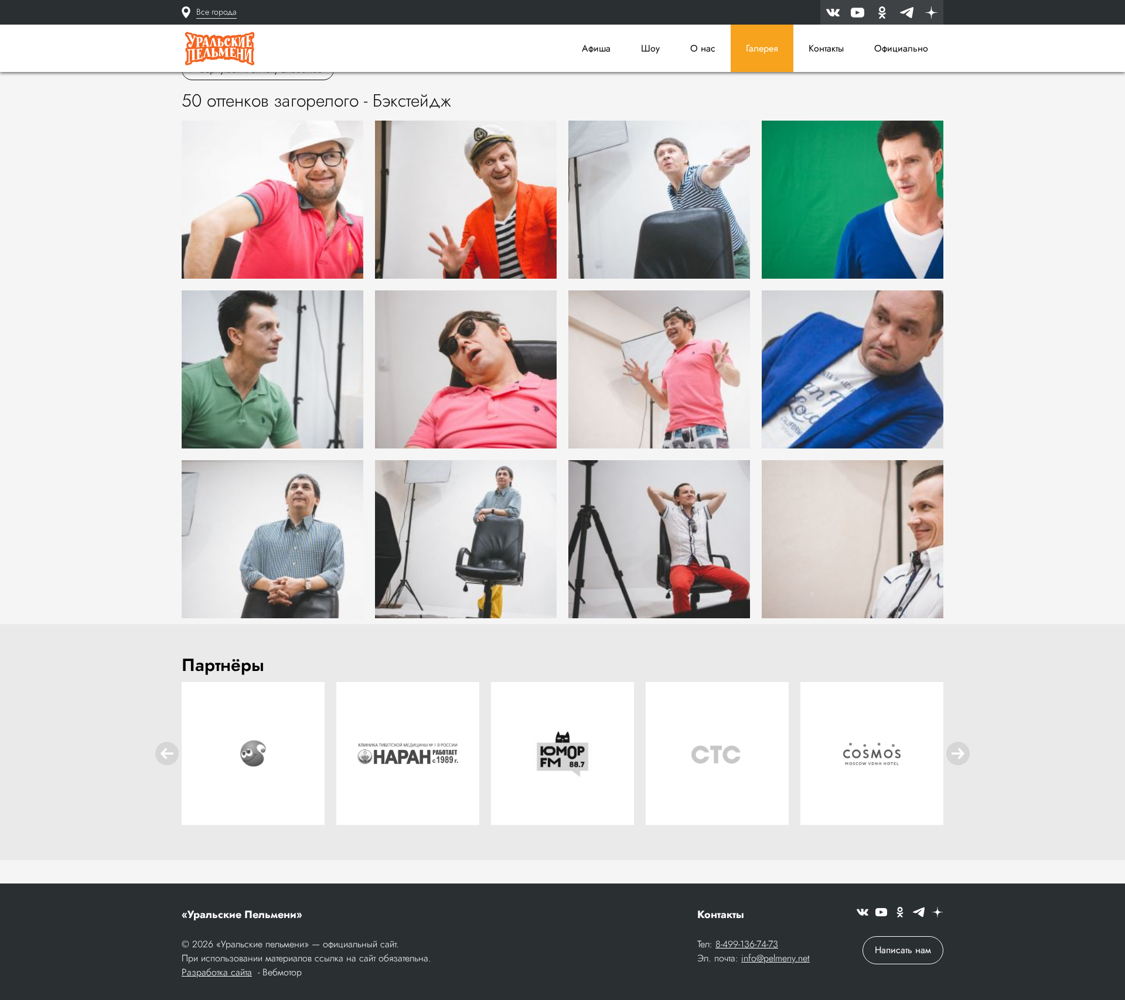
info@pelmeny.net (775, 958)
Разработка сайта (217, 972)
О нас (702, 48)
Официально (901, 48)
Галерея (762, 48)
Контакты (826, 48)
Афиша (596, 48)
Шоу (650, 48)
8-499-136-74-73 (746, 944)
